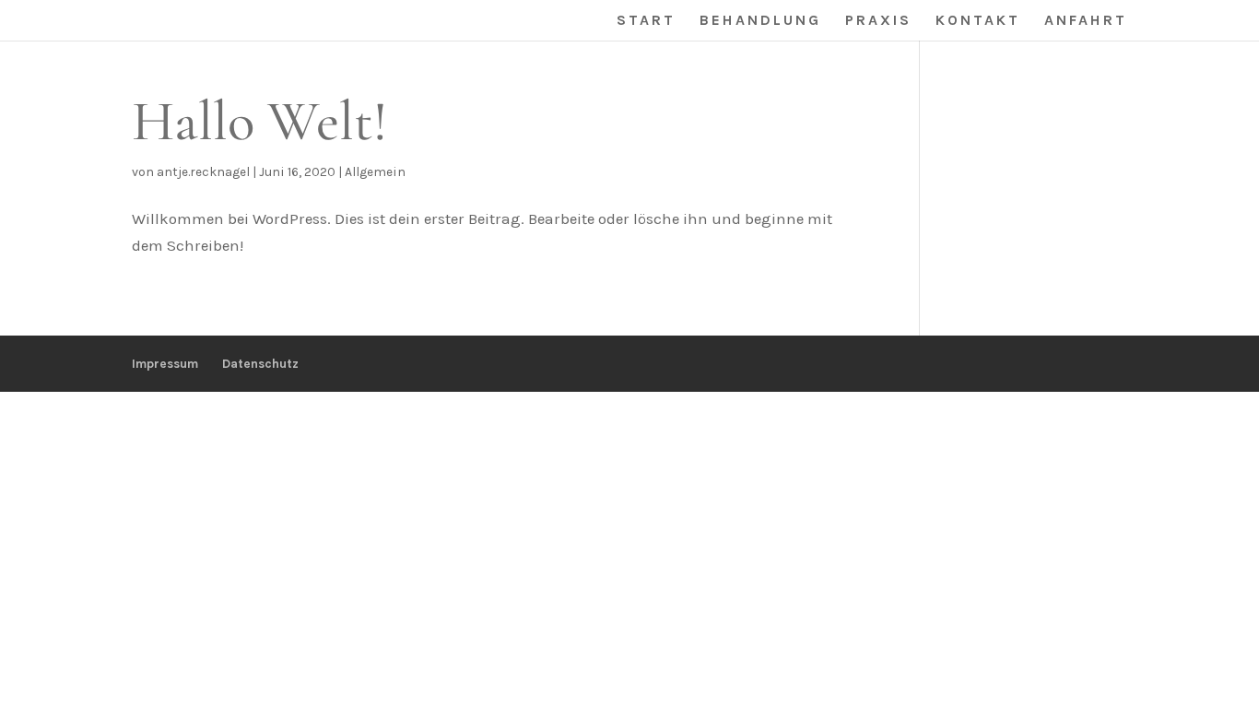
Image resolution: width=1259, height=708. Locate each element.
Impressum (165, 364)
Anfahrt (1085, 21)
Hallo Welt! (259, 122)
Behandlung (760, 21)
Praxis (878, 21)
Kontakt (977, 21)
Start (646, 21)
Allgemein (375, 172)
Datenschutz (260, 364)
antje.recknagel (203, 172)
